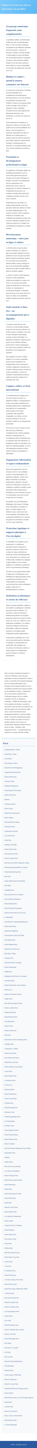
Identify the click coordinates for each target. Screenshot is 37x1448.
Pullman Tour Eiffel (11, 845)
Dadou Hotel (9, 1162)
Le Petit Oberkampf (11, 1425)
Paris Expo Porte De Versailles (14, 894)
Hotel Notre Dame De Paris (13, 1194)
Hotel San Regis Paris (11, 1175)
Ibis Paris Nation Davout (12, 1253)
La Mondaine (9, 917)
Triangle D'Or (9, 958)
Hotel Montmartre (10, 1184)
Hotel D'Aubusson (10, 1275)
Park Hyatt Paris (10, 981)
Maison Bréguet (9, 1230)
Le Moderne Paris (10, 1271)
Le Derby (8, 1352)
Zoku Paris (8, 840)
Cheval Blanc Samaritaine (12, 899)
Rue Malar (8, 1343)
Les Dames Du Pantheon (12, 1171)
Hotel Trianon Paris (11, 1076)
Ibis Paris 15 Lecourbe (11, 1348)
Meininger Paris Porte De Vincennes (16, 976)
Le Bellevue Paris (10, 1080)
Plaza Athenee (9, 818)
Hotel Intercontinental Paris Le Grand (16, 867)
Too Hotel (8, 885)
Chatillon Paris (9, 1044)
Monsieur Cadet (9, 1112)
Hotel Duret (8, 1402)
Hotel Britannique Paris (12, 1339)
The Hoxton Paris (10, 940)
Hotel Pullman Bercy (11, 944)
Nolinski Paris (9, 1103)
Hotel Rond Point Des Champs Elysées (16, 1388)
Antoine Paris (9, 1407)
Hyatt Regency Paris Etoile (13, 790)
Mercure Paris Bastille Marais (13, 1361)
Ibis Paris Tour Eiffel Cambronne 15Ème (17, 863)
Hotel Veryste (9, 1026)
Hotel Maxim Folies (11, 1420)
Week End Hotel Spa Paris (13, 872)
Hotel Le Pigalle (10, 1144)
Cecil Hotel (8, 759)
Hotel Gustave (9, 1370)
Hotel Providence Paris (11, 1325)
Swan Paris (8, 1243)
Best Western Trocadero (12, 1058)
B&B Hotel (8, 972)
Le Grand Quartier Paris (12, 1311)
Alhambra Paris (9, 890)
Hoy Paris (8, 1035)
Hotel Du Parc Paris (11, 1284)
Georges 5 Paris (9, 781)
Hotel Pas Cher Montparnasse (14, 768)
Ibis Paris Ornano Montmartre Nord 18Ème (18, 1148)
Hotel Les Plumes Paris (12, 1307)
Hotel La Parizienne (11, 1379)
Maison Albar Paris (10, 1030)
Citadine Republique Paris (12, 1117)
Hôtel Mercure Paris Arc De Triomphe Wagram (19, 1398)
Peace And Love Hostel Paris (13, 1416)
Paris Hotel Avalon (10, 1239)
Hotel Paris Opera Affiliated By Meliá (16, 1289)
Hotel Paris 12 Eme (11, 754)
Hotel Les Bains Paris (11, 1008)
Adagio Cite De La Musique (13, 1225)
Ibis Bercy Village (10, 953)
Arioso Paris (8, 1071)
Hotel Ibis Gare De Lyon (12, 949)
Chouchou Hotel (10, 827)
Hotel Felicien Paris (11, 1212)
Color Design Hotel (11, 1098)
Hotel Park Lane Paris (11, 1062)
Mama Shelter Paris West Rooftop (15, 881)
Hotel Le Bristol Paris (11, 858)
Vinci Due (8, 1266)
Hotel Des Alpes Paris (11, 1384)
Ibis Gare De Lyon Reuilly (13, 1166)
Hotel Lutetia (9, 808)
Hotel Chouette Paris (11, 1139)
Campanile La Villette (11, 1049)
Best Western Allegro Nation (13, 1003)
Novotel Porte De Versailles (13, 963)
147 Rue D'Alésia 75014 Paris (14, 1280)
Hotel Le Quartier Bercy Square (14, 1329)
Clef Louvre (8, 1085)
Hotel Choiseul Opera (11, 1135)
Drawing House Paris (11, 854)
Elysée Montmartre (10, 967)
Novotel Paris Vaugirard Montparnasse (16, 922)
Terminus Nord (9, 1126)
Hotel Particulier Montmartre (13, 908)
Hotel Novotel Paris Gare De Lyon (15, 913)
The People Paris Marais (12, 822)
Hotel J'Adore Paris (11, 849)
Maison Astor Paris (10, 1053)
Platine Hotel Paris (10, 1012)
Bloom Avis (8, 990)
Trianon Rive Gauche (11, 831)
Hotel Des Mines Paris (11, 1302)
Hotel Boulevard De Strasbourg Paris (16, 1039)
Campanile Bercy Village (12, 749)
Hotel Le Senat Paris (11, 1411)
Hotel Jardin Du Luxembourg (14, 1067)
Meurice (7, 799)
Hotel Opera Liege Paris (12, 1257)
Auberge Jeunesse (10, 804)
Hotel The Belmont (10, 1094)
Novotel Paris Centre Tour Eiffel (14, 935)
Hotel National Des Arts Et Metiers (15, 985)
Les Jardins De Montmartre (13, 1216)
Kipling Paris (9, 1248)
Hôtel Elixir (8, 1189)
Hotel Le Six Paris (10, 1334)
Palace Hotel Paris (10, 795)
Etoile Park (8, 1203)
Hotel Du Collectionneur (12, 813)
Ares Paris (8, 1320)
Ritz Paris (8, 876)
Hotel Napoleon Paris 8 (12, 1130)
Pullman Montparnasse (11, 786)
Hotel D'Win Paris (10, 1198)
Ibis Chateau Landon (11, 763)
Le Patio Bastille (10, 1121)
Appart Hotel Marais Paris (12, 772)
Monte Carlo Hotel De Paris (13, 994)
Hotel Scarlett (9, 1221)
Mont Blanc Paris (10, 1153)
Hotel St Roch (9, 1393)
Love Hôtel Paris (10, 836)
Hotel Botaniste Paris (11, 1017)
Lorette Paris (8, 1262)
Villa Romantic (9, 1366)
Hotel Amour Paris (10, 926)
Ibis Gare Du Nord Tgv (12, 1298)
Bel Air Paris (9, 1357)
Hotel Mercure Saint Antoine (13, 1180)
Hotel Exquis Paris (10, 1234)
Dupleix (7, 1157)
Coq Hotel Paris (9, 1021)
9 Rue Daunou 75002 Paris (13, 1375)
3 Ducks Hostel (9, 1293)
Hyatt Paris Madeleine (11, 931)
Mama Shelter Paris (11, 777)
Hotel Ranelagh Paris (11, 1108)
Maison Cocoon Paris (11, 1207)
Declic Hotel (8, 1316)
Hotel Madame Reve (11, 904)
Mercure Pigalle (9, 1089)
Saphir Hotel (8, 999)
